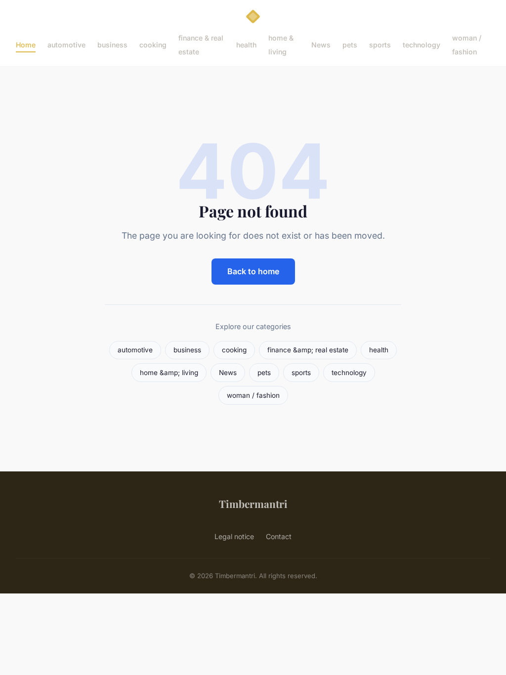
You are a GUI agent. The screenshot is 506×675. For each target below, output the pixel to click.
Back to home (253, 271)
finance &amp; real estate (307, 350)
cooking (153, 45)
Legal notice (234, 536)
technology (421, 45)
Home (26, 45)
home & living (281, 44)
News (321, 45)
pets (349, 45)
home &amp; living (169, 373)
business (112, 45)
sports (380, 45)
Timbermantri (253, 503)
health (246, 45)
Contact (279, 536)
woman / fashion (466, 44)
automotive (66, 45)
